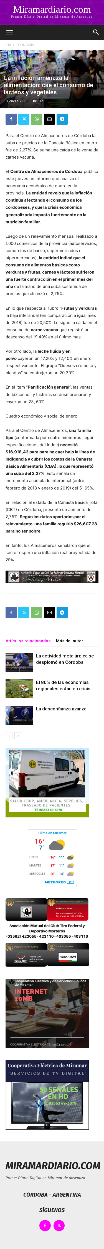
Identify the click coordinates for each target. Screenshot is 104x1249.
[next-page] (17, 735)
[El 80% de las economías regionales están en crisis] (19, 688)
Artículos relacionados (28, 640)
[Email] (49, 119)
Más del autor (69, 640)
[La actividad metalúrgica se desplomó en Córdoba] (19, 662)
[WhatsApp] (36, 119)
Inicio (7, 44)
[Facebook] (11, 119)
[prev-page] (9, 735)
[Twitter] (23, 119)
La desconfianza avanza (61, 709)
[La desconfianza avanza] (19, 715)
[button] (9, 32)
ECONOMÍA (25, 44)
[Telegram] (62, 119)
